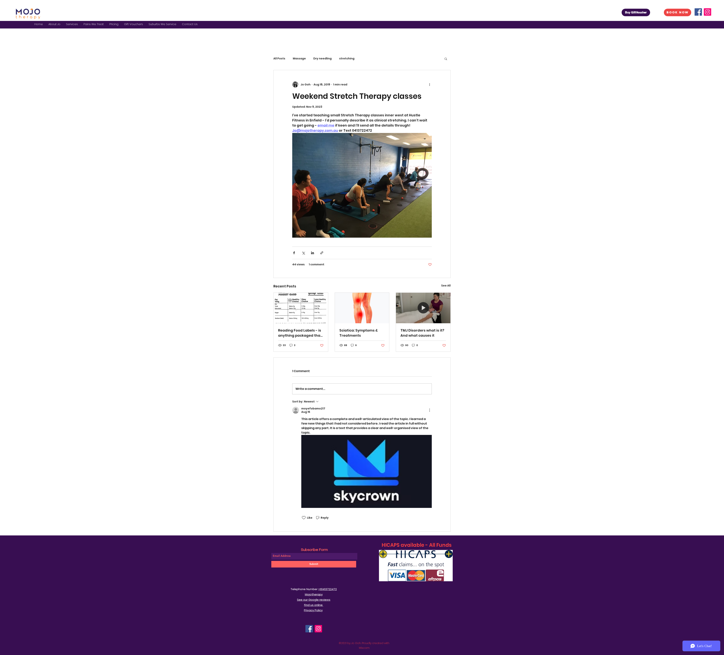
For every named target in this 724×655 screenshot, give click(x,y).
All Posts (279, 58)
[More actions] (429, 84)
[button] (72, 24)
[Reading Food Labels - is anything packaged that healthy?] (301, 308)
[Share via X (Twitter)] (303, 253)
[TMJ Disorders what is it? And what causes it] (423, 308)
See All (446, 285)
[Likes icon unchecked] (303, 517)
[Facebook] (698, 12)
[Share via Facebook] (294, 253)
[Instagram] (707, 12)
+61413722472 (327, 589)
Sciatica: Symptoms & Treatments (358, 333)
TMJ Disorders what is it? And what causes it (422, 333)
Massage (299, 58)
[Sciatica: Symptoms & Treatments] (362, 308)
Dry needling (322, 58)
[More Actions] (429, 410)
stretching (346, 58)
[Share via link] (322, 253)
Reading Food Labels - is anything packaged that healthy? (300, 333)
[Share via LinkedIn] (312, 253)
